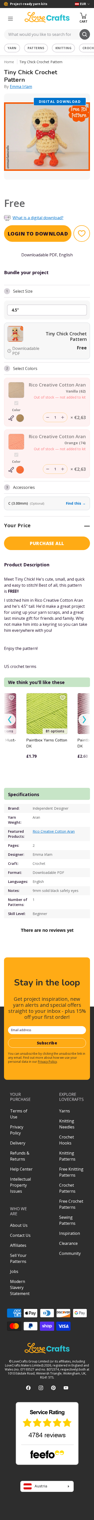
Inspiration (69, 1233)
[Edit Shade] (16, 418)
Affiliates (18, 1245)
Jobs (14, 1271)
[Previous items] (10, 720)
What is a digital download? (38, 217)
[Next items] (84, 720)
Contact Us (20, 1235)
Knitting (63, 48)
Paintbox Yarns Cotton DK (46, 743)
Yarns (64, 1111)
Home (9, 61)
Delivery (17, 1143)
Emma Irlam (21, 86)
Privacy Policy (47, 1061)
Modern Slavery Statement (20, 1287)
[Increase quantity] (62, 417)
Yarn (12, 48)
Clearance (68, 1243)
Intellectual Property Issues (20, 1185)
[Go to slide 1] (43, 186)
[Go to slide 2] (50, 186)
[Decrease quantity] (47, 417)
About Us (19, 1225)
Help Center (21, 1169)
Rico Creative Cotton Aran (54, 831)
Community (70, 1253)
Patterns (36, 48)
